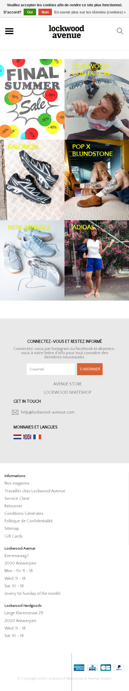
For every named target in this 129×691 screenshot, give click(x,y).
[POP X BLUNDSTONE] (96, 180)
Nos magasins (16, 483)
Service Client (16, 498)
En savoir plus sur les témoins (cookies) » (90, 12)
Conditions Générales (24, 513)
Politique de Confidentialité (28, 521)
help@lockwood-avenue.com (47, 412)
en (27, 436)
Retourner (13, 506)
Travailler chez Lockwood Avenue (34, 491)
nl (17, 436)
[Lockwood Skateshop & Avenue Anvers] (66, 30)
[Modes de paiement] (78, 666)
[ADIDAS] (96, 260)
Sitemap (11, 528)
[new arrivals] (32, 260)
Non (45, 12)
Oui (30, 12)
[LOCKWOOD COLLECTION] (96, 99)
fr (37, 436)
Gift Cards (13, 536)
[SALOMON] (32, 180)
